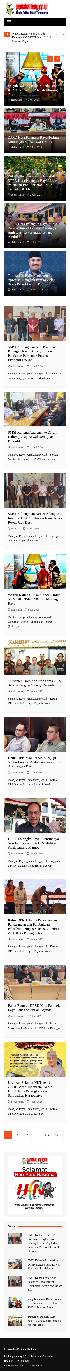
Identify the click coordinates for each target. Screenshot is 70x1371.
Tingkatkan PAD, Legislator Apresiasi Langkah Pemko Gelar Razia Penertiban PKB (31, 279)
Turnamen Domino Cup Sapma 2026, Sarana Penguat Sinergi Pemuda (44, 1320)
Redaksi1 (15, 528)
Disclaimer (23, 1360)
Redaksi (8, 1360)
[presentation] (56, 34)
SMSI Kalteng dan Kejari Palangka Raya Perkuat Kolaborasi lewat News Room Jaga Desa (35, 518)
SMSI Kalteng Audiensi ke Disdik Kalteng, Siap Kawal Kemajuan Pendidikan (32, 436)
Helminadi (16, 99)
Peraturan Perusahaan (43, 1356)
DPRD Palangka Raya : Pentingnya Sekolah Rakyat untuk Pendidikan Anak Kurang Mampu (33, 843)
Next (58, 1135)
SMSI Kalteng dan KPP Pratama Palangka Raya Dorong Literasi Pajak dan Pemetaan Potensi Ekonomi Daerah (43, 1243)
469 (47, 1135)
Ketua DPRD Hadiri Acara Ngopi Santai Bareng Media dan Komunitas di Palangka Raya (35, 762)
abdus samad (17, 147)
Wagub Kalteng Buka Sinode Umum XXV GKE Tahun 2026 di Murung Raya (31, 37)
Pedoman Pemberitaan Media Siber (23, 1365)
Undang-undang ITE (15, 1356)
